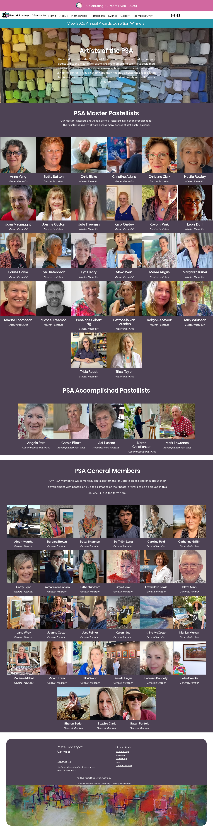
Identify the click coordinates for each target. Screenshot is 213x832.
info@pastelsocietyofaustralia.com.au (76, 767)
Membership (122, 751)
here (123, 493)
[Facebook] (178, 15)
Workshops (121, 758)
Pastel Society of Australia (27, 15)
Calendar (120, 755)
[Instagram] (173, 15)
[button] (63, 15)
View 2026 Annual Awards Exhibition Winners (106, 23)
